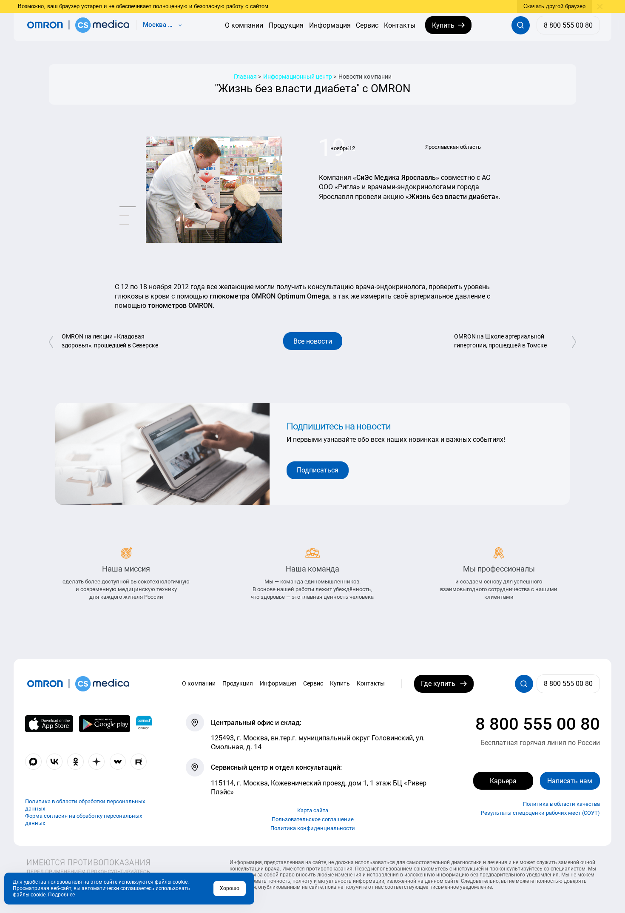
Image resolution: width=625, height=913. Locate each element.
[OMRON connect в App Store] (49, 724)
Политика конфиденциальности (312, 828)
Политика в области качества (561, 804)
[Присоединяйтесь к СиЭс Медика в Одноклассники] (75, 762)
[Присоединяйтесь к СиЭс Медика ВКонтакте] (54, 762)
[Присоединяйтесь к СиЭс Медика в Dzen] (96, 762)
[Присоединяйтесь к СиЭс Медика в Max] (33, 762)
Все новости (312, 341)
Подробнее (61, 895)
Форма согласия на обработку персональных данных (83, 819)
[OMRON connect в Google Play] (104, 724)
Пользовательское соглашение (313, 819)
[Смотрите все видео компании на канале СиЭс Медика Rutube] (139, 762)
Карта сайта (312, 810)
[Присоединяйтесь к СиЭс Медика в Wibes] (118, 762)
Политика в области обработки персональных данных (85, 805)
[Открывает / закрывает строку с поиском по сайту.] (520, 25)
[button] (127, 207)
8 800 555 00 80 (537, 724)
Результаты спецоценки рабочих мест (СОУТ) (540, 813)
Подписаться (317, 470)
